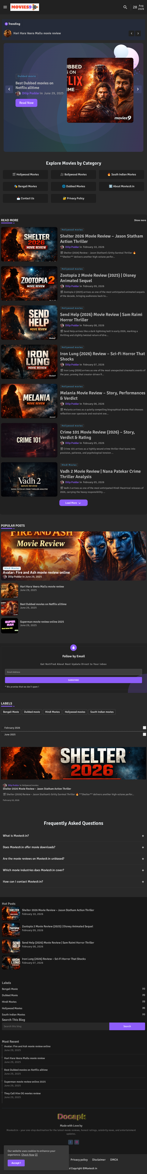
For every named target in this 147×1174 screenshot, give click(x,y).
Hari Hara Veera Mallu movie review (42, 586)
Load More (71, 502)
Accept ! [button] (16, 1163)
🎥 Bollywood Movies (73, 174)
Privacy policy (79, 1159)
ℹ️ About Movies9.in (121, 186)
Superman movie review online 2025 (42, 621)
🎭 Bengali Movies (25, 186)
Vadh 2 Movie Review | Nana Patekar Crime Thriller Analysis (100, 474)
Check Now (27, 1154)
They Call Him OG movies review (22, 1093)
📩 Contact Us (25, 198)
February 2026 (74, 727)
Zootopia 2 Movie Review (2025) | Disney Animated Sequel (98, 278)
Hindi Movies (52, 712)
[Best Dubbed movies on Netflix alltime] (7, 33)
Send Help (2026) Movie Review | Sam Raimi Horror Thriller (101, 317)
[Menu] (5, 7)
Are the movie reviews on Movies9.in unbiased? (73, 858)
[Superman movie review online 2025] (9, 625)
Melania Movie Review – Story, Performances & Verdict (102, 395)
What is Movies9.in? (73, 835)
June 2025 (74, 734)
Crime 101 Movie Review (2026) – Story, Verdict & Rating (97, 435)
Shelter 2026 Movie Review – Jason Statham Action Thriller (101, 238)
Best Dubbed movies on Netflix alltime (39, 33)
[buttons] (70, 1142)
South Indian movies (102, 712)
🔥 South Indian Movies (121, 174)
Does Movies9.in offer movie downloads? (73, 847)
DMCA (114, 1159)
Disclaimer (99, 1159)
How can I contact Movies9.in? (73, 881)
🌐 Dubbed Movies (73, 186)
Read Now (26, 103)
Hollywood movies (75, 712)
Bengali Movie (11, 712)
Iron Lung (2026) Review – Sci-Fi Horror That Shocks (102, 356)
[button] (125, 7)
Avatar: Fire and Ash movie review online (27, 1046)
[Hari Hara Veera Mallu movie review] (9, 590)
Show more (140, 220)
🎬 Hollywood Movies (25, 174)
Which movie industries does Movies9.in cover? (73, 870)
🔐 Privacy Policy (73, 198)
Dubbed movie (32, 712)
